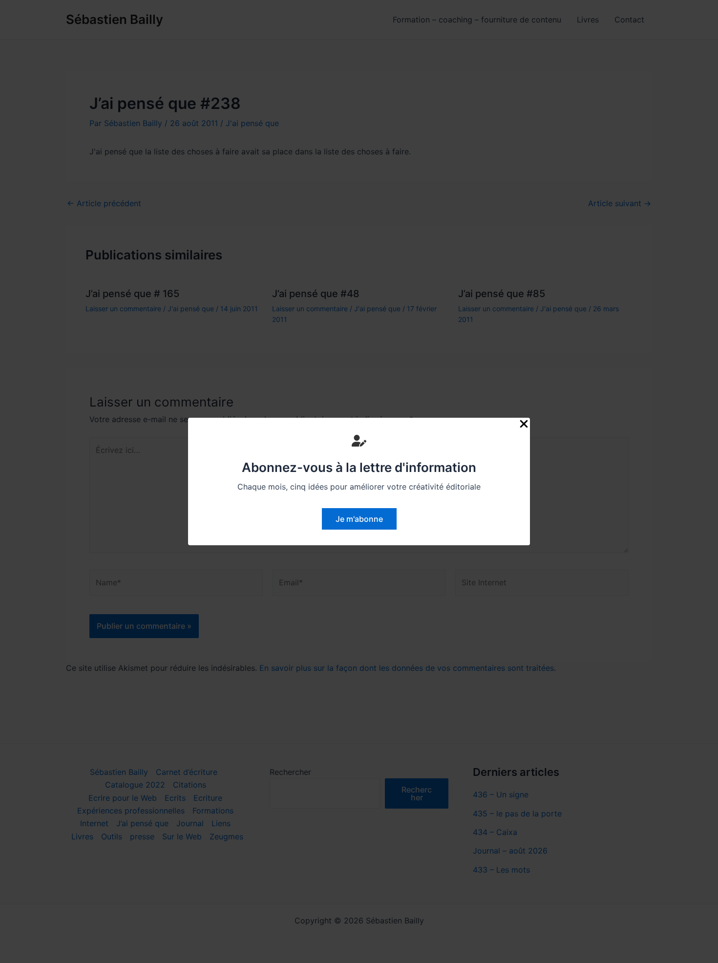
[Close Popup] (524, 424)
